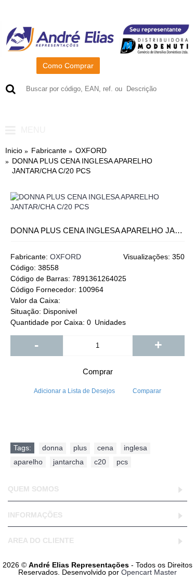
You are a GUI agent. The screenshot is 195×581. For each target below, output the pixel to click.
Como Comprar (68, 65)
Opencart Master (149, 572)
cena (105, 448)
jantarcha (68, 462)
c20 (100, 462)
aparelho (28, 462)
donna (52, 448)
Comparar (147, 391)
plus (80, 448)
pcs (122, 462)
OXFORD (65, 256)
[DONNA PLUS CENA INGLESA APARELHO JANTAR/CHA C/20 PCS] (97, 202)
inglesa (135, 448)
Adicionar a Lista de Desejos (74, 391)
